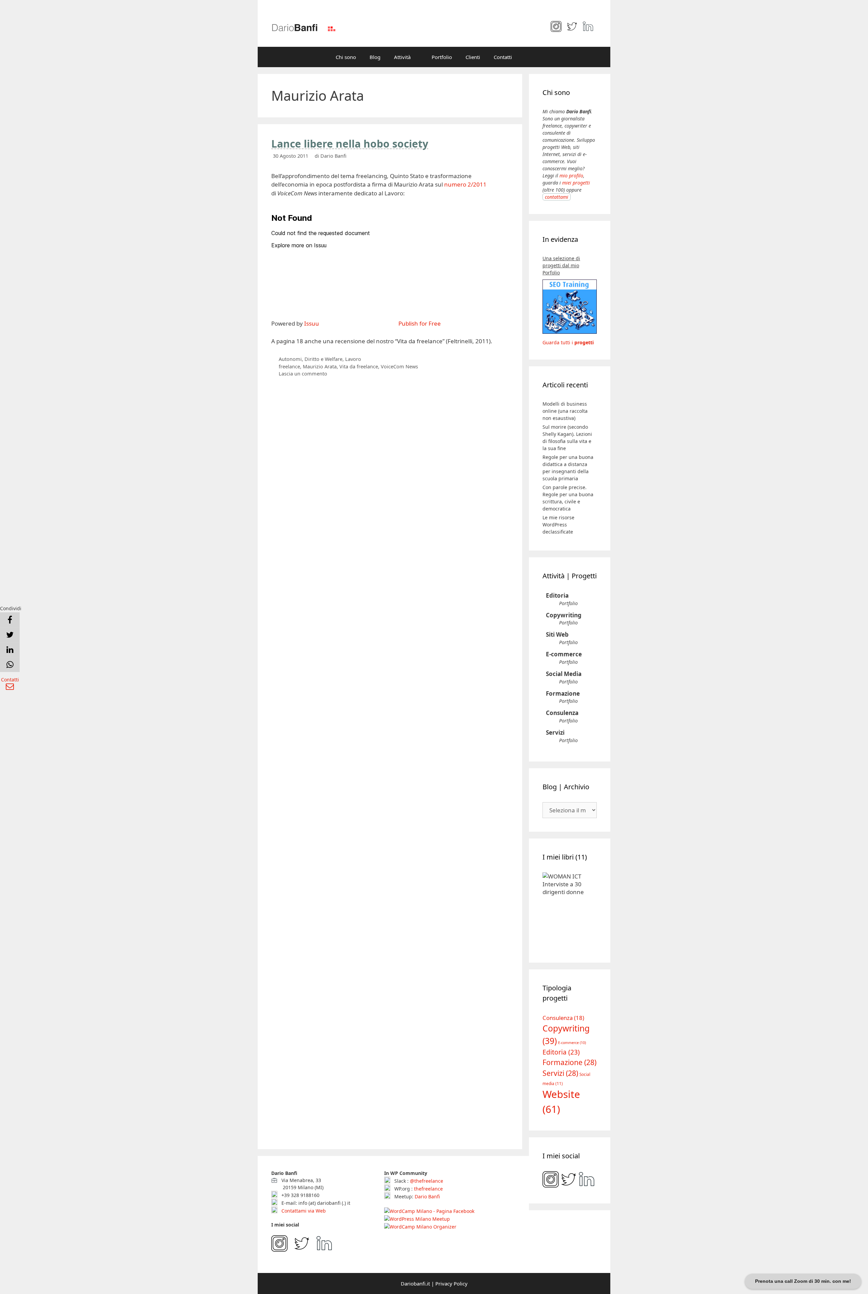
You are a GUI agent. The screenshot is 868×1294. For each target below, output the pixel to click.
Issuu (311, 323)
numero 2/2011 (465, 184)
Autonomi (290, 359)
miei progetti (576, 182)
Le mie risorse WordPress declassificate (558, 524)
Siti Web (557, 634)
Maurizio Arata (320, 366)
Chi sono (346, 57)
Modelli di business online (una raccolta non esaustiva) (565, 411)
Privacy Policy (451, 1283)
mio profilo (571, 175)
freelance (289, 366)
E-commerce (564, 654)
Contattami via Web (303, 1211)
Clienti (473, 57)
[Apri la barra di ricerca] (529, 57)
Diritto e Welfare (323, 359)
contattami (556, 197)
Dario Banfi (427, 1196)
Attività (402, 57)
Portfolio (442, 57)
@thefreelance (426, 1181)
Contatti (503, 57)
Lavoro (353, 359)
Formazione (563, 693)
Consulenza (562, 713)
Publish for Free (419, 323)
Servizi (555, 732)
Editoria (557, 595)
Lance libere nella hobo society (349, 144)
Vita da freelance (358, 366)
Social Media (563, 674)
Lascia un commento (303, 373)
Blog (375, 57)
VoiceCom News (399, 366)
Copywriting (563, 615)
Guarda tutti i (568, 342)
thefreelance (428, 1188)
